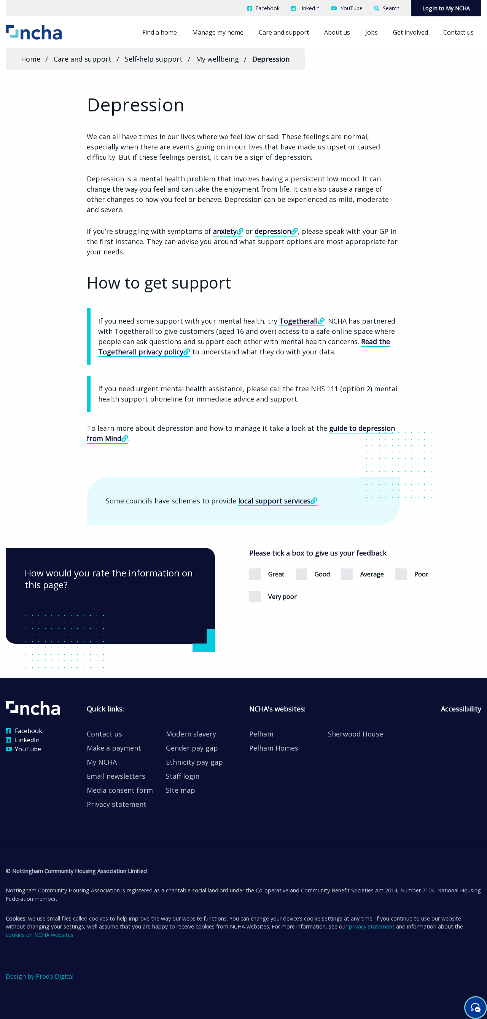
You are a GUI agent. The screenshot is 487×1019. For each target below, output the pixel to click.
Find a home (159, 32)
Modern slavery (191, 733)
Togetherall (298, 320)
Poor (421, 574)
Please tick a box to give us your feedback (318, 552)
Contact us (458, 32)
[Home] (45, 31)
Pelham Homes (273, 747)
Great (276, 574)
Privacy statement (116, 804)
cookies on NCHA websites (39, 934)
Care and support (284, 32)
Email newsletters (116, 776)
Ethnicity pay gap (194, 762)
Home (30, 58)
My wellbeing (217, 58)
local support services (274, 500)
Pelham (261, 733)
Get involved (410, 32)
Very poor (282, 596)
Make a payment (114, 747)
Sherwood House (355, 733)
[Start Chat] (475, 1007)
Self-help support (154, 58)
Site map (180, 790)
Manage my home (218, 32)
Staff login (182, 776)
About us (337, 32)
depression (273, 231)
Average (372, 574)
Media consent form (120, 790)
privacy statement (372, 926)
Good (322, 574)
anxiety (225, 231)
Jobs (371, 32)
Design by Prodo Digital (39, 976)
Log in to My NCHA (446, 8)
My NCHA (102, 762)
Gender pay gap (192, 747)
